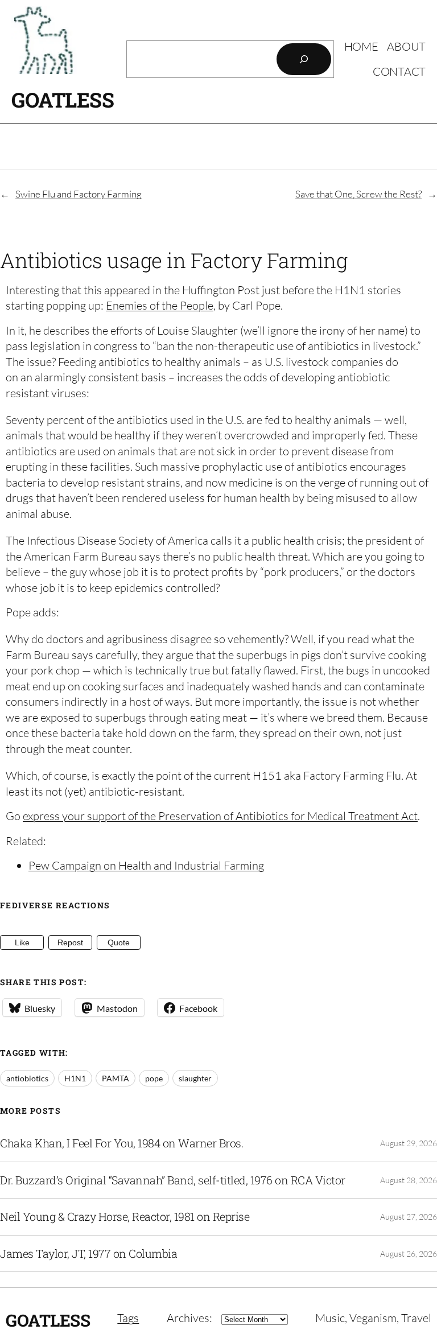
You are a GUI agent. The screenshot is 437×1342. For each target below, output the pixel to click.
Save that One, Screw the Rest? (358, 194)
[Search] (304, 59)
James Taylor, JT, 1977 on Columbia (88, 1254)
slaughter (195, 1078)
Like (22, 942)
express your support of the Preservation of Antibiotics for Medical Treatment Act (220, 816)
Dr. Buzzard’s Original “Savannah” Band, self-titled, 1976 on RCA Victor (172, 1180)
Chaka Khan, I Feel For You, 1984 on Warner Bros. (121, 1143)
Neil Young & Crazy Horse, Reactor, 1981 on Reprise (124, 1217)
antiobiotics (27, 1078)
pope (154, 1078)
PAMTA (115, 1078)
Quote (119, 942)
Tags (128, 1318)
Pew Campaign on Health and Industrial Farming (146, 865)
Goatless (62, 99)
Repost (70, 942)
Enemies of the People (159, 305)
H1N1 (75, 1078)
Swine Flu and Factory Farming (78, 194)
